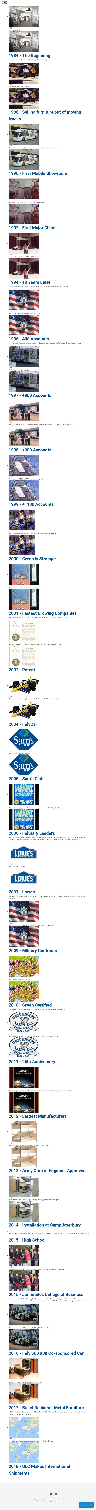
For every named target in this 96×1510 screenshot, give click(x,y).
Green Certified (30, 1005)
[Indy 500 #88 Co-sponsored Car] (24, 1314)
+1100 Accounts (31, 504)
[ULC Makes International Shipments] (24, 1427)
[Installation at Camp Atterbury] (24, 1186)
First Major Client (32, 227)
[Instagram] (51, 1494)
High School (27, 1240)
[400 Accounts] (24, 300)
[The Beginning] (24, 16)
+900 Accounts (30, 449)
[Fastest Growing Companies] (24, 574)
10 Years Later (29, 282)
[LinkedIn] (56, 1494)
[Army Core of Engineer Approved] (24, 1131)
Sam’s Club (26, 778)
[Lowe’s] (24, 853)
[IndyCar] (24, 685)
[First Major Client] (24, 189)
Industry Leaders (32, 833)
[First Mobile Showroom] (24, 134)
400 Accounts (29, 338)
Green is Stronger (32, 558)
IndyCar (23, 724)
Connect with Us (86, 1505)
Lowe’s (22, 891)
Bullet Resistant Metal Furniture (46, 1407)
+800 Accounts (30, 395)
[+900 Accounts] (24, 411)
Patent (22, 669)
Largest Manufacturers (38, 1116)
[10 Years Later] (24, 243)
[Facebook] (40, 1494)
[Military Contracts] (24, 911)
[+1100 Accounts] (24, 465)
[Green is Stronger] (22, 520)
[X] (45, 1494)
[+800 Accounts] (24, 356)
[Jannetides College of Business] (24, 1255)
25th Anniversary (32, 1061)
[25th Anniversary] (24, 1023)
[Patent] (24, 631)
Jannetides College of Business (46, 1294)
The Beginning (29, 55)
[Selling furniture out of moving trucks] (24, 73)
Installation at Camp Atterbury (45, 1225)
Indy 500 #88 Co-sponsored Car (46, 1353)
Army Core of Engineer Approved (47, 1170)
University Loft (42, 1502)
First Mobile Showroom (38, 173)
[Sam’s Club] (24, 740)
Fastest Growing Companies (43, 613)
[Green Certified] (24, 966)
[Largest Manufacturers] (24, 1077)
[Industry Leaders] (24, 794)
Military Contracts (33, 950)
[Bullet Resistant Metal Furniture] (24, 1369)
